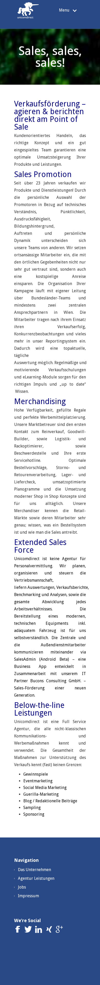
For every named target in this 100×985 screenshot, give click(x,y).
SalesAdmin (25, 659)
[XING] (49, 931)
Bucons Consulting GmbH (55, 680)
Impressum (28, 895)
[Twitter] (29, 931)
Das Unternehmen (34, 869)
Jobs (22, 887)
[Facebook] (18, 931)
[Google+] (59, 931)
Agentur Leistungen (36, 878)
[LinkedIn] (39, 931)
